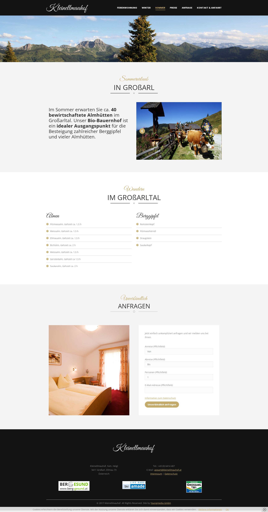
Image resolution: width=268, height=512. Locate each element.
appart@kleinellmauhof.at (167, 469)
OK (227, 509)
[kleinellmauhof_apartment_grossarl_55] (178, 131)
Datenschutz (171, 473)
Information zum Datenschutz (160, 398)
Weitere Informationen (210, 509)
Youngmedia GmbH (161, 503)
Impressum (156, 473)
